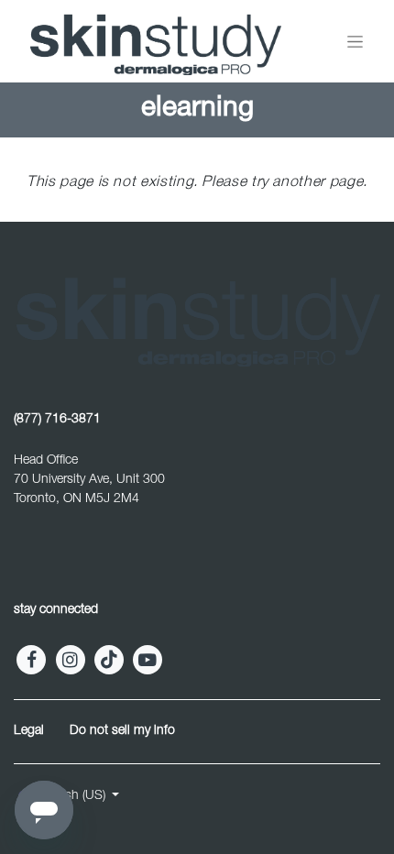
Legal (29, 731)
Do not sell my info (122, 731)
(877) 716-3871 (57, 419)
